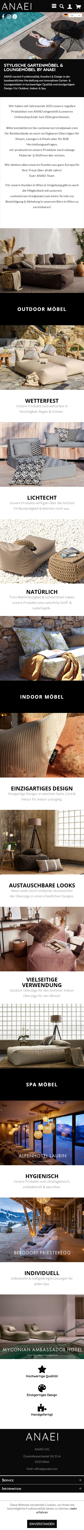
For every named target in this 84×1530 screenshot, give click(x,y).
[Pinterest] (15, 16)
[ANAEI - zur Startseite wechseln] (16, 6)
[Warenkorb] (78, 6)
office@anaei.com (45, 1468)
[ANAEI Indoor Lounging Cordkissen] (42, 745)
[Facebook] (3, 16)
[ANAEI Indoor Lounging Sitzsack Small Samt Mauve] (42, 939)
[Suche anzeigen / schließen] (62, 6)
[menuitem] (53, 6)
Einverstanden (42, 1524)
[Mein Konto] (69, 6)
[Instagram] (9, 16)
